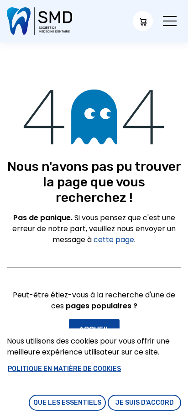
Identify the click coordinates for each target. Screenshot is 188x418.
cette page (114, 239)
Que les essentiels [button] (67, 403)
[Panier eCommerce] (143, 21)
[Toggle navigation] (169, 21)
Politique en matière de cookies (64, 369)
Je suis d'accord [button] (144, 403)
